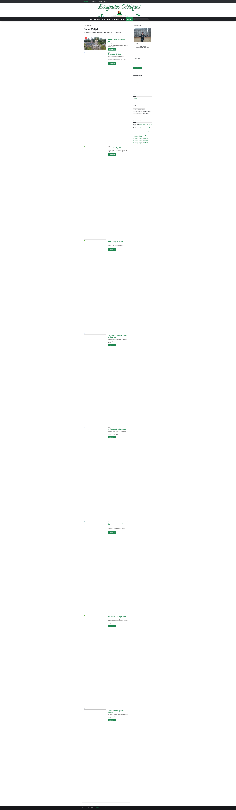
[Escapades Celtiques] (118, 10)
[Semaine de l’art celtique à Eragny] (95, 192)
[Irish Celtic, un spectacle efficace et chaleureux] (95, 754)
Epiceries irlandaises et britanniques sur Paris (117, 524)
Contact (101, 807)
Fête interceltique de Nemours (114, 54)
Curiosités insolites (141, 109)
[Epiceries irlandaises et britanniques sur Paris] (95, 567)
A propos (94, 1)
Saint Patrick (139, 113)
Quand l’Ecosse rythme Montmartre (116, 242)
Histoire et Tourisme (146, 111)
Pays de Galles (115, 19)
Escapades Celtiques (137, 135)
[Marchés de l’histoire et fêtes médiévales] (95, 473)
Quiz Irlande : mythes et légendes (140, 85)
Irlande (103, 19)
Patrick (134, 131)
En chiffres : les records (138, 111)
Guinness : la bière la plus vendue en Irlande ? (143, 84)
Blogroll (105, 1)
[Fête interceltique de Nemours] (95, 98)
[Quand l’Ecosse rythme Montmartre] (95, 286)
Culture (129, 19)
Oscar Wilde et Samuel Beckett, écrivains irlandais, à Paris (117, 336)
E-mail (134, 61)
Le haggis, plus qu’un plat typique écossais (142, 78)
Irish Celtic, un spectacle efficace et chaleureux (116, 711)
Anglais (135, 109)
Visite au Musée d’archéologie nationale (117, 617)
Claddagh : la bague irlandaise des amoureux (143, 87)
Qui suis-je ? (96, 807)
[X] (141, 51)
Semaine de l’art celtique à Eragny (116, 148)
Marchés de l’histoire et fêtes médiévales (117, 429)
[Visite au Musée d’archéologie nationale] (95, 661)
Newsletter (100, 1)
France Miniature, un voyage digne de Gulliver (116, 40)
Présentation (145, 138)
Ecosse (108, 19)
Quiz (134, 113)
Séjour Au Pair (145, 113)
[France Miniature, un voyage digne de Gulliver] (95, 43)
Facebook (134, 95)
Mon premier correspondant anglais (145, 133)
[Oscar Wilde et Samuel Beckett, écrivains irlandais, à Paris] (95, 379)
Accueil (90, 19)
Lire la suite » (112, 49)
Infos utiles (97, 19)
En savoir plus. (142, 48)
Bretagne (123, 19)
